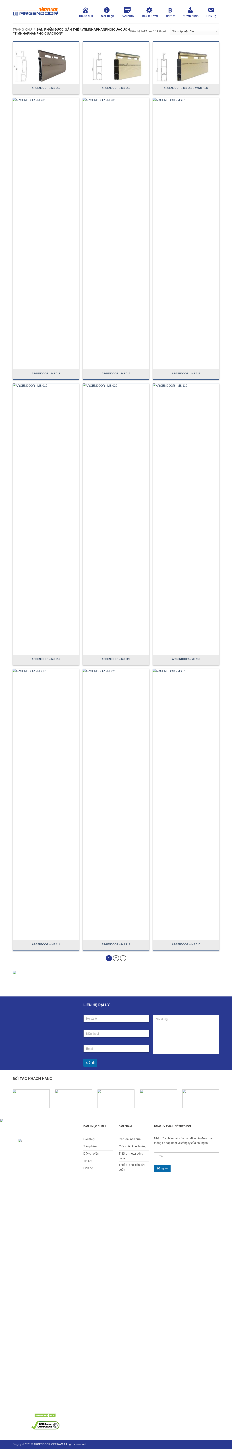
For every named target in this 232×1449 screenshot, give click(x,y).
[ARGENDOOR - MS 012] (116, 63)
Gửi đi (90, 1062)
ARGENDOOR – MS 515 (186, 944)
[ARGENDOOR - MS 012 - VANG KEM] (186, 63)
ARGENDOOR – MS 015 (116, 373)
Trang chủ (22, 29)
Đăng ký (162, 1168)
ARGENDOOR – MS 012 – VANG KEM (186, 87)
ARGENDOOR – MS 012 (116, 87)
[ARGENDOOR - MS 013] (46, 233)
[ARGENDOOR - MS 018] (186, 233)
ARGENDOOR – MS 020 (116, 659)
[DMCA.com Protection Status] (45, 1415)
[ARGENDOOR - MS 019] (46, 519)
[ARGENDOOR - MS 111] (46, 804)
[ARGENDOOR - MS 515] (186, 804)
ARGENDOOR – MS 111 (46, 944)
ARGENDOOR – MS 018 (186, 373)
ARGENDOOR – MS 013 (46, 373)
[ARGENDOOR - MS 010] (46, 63)
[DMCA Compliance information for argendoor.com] (45, 1425)
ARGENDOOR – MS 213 (116, 944)
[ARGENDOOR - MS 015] (116, 233)
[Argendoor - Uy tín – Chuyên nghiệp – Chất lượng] (36, 12)
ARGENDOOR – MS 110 (186, 659)
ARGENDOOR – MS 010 (46, 87)
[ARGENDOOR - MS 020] (116, 519)
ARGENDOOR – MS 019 (46, 659)
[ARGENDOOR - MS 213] (116, 804)
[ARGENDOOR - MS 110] (186, 519)
